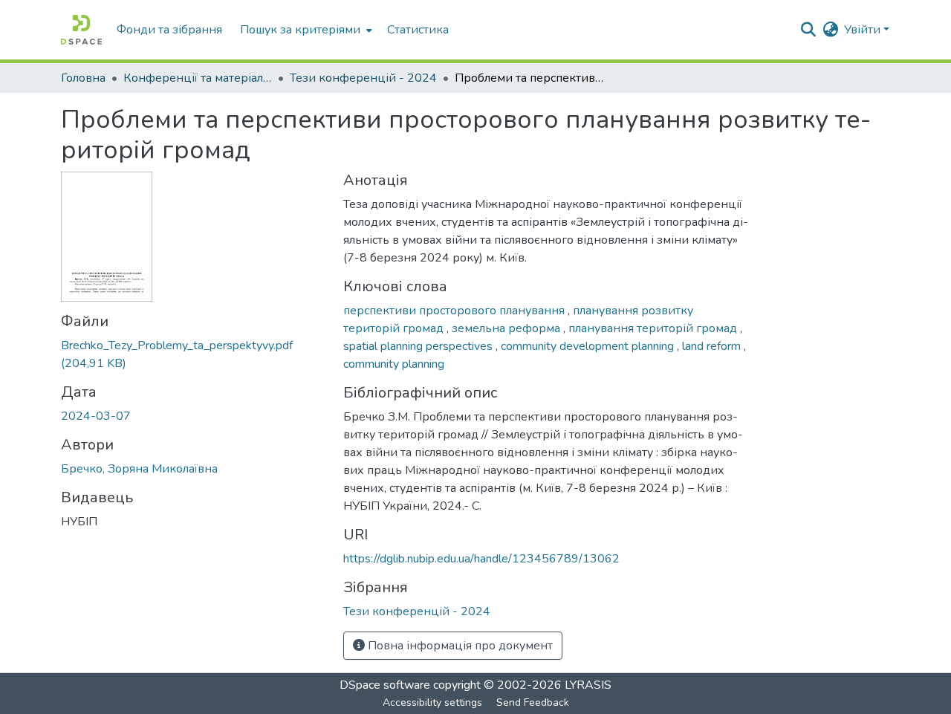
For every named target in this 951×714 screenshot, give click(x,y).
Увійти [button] (863, 30)
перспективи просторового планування (455, 310)
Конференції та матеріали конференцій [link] (197, 78)
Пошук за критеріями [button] (300, 30)
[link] (193, 354)
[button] (81, 30)
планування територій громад (654, 328)
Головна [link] (83, 78)
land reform (713, 346)
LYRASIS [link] (588, 685)
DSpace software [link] (385, 685)
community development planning (589, 346)
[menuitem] (304, 29)
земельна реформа (507, 328)
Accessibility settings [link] (432, 702)
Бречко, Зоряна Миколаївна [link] (139, 469)
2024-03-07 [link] (96, 416)
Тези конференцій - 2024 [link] (363, 78)
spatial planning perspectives (419, 346)
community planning (393, 364)
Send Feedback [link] (532, 702)
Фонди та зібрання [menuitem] (169, 30)
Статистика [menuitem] (418, 30)
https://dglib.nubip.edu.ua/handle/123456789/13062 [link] (481, 559)
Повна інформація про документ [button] (459, 645)
